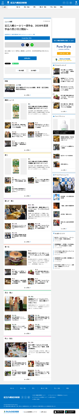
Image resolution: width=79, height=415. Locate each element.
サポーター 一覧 (64, 53)
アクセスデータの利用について (40, 397)
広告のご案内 (36, 399)
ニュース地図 (8, 21)
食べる (18, 7)
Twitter (67, 3)
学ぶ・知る (53, 7)
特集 (61, 7)
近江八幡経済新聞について (39, 395)
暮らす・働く (43, 7)
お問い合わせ (52, 397)
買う (35, 7)
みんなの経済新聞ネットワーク (11, 412)
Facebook (64, 3)
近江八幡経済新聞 (17, 2)
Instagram (70, 3)
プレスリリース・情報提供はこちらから (58, 395)
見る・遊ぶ (27, 7)
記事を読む (27, 58)
